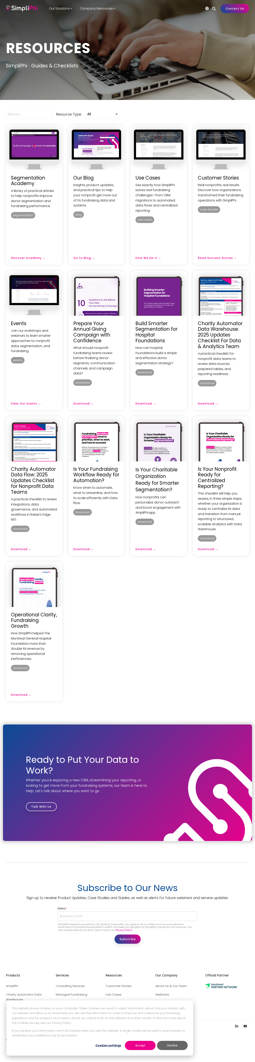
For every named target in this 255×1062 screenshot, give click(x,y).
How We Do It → (148, 258)
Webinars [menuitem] (162, 994)
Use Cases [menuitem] (114, 994)
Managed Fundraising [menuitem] (71, 994)
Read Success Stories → (217, 258)
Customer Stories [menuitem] (118, 986)
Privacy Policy (124, 930)
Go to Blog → (84, 258)
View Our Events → (26, 403)
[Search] (214, 8)
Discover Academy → (28, 258)
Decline (172, 1045)
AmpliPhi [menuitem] (12, 986)
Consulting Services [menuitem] (70, 986)
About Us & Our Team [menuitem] (171, 986)
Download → (83, 403)
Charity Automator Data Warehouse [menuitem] (24, 997)
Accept (140, 1045)
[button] (237, 1026)
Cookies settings (108, 1045)
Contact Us (235, 9)
